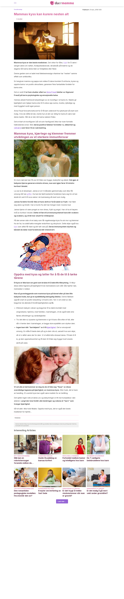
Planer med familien (45, 456)
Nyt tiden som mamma (22, 456)
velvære (17, 128)
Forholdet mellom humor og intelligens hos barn (73, 459)
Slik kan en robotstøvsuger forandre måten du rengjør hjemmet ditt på (25, 460)
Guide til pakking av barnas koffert (47, 459)
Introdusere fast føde (46, 488)
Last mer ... (62, 501)
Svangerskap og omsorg (71, 488)
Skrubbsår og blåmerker (95, 456)
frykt (65, 63)
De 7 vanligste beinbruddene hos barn (98, 459)
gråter (29, 194)
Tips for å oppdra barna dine (24, 488)
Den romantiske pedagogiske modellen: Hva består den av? (25, 493)
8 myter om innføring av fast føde (49, 492)
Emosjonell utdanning (70, 456)
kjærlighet (51, 327)
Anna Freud (51, 92)
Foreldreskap (18, 9)
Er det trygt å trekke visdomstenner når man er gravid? (73, 493)
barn (16, 227)
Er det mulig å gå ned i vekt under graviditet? (97, 492)
